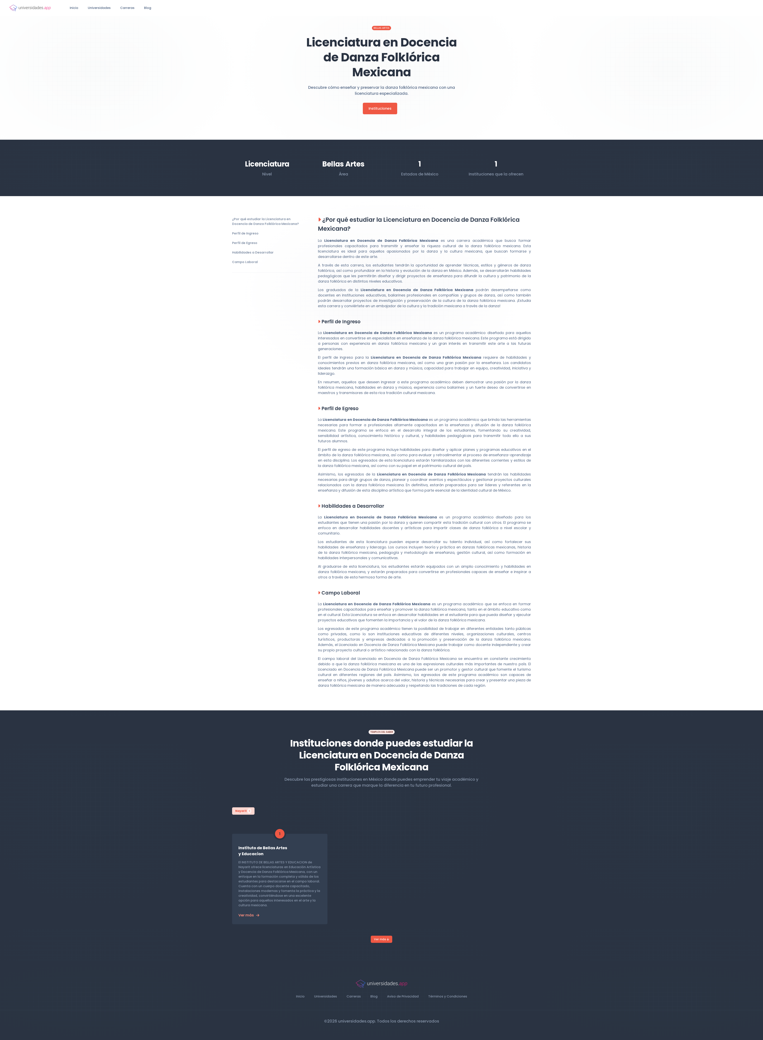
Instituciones (380, 108)
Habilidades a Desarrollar (253, 252)
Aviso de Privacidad (403, 996)
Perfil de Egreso (244, 243)
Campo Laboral (245, 262)
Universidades (99, 8)
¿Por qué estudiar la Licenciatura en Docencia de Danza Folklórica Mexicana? (265, 221)
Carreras (127, 8)
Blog (147, 8)
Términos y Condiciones (447, 996)
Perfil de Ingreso (245, 233)
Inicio (74, 8)
